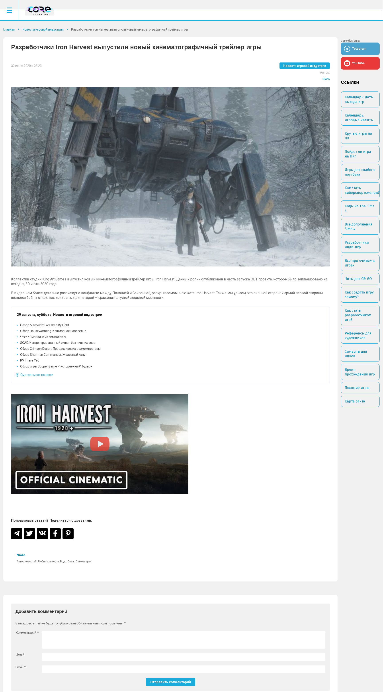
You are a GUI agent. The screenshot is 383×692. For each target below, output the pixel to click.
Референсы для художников (358, 335)
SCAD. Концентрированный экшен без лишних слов (57, 342)
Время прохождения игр (360, 371)
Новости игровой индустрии (304, 66)
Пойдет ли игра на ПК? (358, 154)
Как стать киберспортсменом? (362, 190)
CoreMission (39, 11)
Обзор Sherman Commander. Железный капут (53, 354)
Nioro (326, 79)
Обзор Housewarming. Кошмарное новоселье (53, 331)
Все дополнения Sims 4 (358, 226)
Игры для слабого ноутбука (360, 172)
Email (21, 667)
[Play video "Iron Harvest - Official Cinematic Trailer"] (99, 444)
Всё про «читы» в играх (360, 263)
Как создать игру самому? (359, 294)
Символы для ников (356, 353)
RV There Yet (29, 360)
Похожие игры (357, 388)
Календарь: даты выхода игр (359, 99)
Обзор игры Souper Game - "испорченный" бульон (56, 366)
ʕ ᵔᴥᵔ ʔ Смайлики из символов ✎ (43, 337)
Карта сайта (355, 401)
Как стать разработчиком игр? (358, 315)
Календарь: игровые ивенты (359, 117)
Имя (20, 655)
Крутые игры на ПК (358, 135)
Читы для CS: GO (358, 279)
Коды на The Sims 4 (359, 208)
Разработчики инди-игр (357, 244)
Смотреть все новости (36, 375)
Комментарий (27, 633)
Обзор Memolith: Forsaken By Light (44, 325)
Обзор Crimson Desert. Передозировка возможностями (60, 348)
